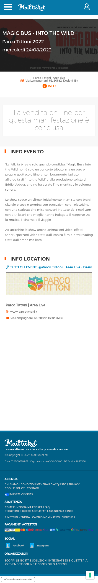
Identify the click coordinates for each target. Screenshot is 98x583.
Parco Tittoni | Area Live (49, 77)
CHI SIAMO (11, 484)
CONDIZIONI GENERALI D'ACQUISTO (43, 484)
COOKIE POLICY (15, 488)
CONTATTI (33, 488)
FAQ (47, 507)
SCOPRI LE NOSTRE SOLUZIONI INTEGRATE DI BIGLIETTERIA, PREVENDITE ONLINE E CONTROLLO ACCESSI (46, 562)
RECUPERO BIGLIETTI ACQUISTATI (25, 511)
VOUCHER (68, 517)
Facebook (18, 545)
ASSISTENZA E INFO (61, 511)
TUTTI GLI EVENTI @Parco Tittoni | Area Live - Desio (51, 267)
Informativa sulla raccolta (18, 579)
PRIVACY (74, 484)
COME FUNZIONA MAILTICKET (23, 507)
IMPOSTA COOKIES (21, 494)
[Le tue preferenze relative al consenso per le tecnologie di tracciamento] (90, 575)
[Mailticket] (31, 10)
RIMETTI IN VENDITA (17, 517)
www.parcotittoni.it (23, 311)
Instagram (42, 545)
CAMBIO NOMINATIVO (46, 517)
